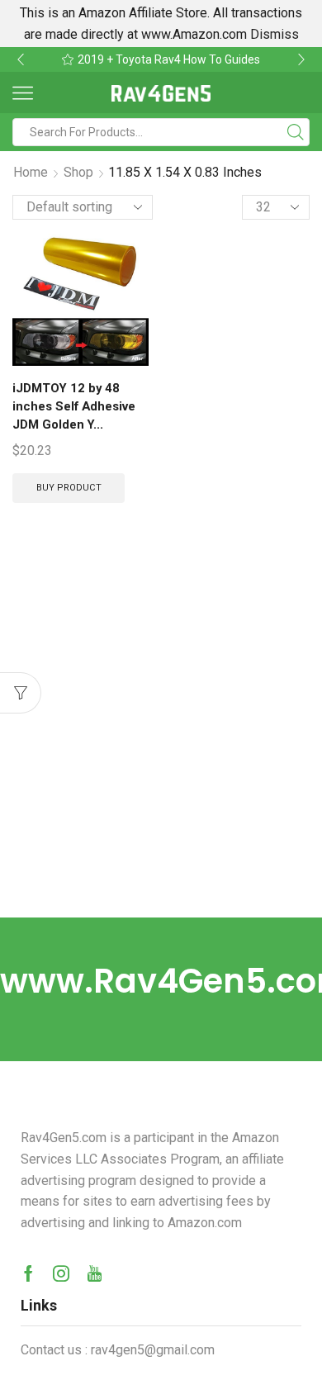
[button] (20, 59)
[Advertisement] (161, 748)
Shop (78, 172)
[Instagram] (61, 1273)
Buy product (69, 487)
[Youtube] (94, 1273)
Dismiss (274, 34)
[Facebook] (28, 1273)
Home (30, 172)
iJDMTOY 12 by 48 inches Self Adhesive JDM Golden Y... (73, 406)
